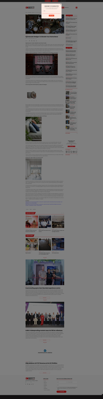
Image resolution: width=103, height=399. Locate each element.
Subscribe (51, 15)
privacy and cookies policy (51, 13)
